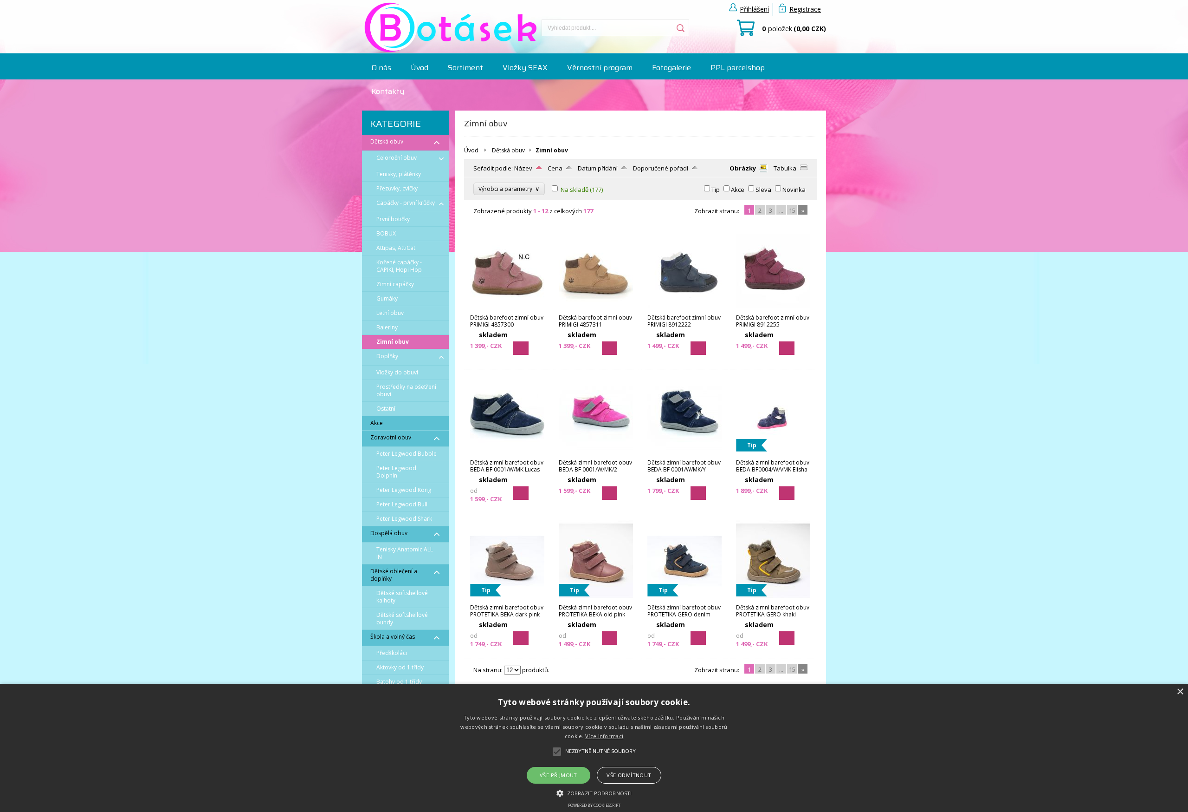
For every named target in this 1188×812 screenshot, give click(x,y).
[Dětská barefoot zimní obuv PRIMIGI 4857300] (507, 309)
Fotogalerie (671, 67)
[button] (594, 792)
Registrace (805, 9)
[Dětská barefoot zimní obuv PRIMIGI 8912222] (684, 309)
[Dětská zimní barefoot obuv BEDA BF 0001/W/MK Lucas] (507, 454)
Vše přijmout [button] (558, 775)
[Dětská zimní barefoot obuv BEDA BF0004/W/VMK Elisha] (773, 454)
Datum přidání (598, 168)
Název (523, 168)
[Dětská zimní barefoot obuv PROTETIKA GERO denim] (684, 599)
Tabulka (785, 168)
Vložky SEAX (525, 67)
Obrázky (743, 168)
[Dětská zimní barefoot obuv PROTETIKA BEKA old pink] (596, 599)
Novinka (794, 189)
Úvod (419, 67)
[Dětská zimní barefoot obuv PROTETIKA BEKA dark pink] (507, 599)
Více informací (604, 736)
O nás (381, 67)
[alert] (594, 748)
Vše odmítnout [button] (629, 775)
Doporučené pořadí (660, 168)
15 (792, 210)
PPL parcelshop (737, 67)
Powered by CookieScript (594, 805)
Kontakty (387, 91)
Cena (555, 168)
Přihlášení (754, 9)
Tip (715, 189)
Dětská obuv (508, 150)
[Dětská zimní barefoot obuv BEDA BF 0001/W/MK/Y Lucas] (684, 454)
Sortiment (465, 67)
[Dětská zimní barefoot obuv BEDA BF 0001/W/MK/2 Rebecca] (596, 454)
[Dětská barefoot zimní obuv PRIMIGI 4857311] (596, 309)
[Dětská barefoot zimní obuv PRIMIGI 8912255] (773, 309)
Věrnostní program (600, 67)
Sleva (763, 189)
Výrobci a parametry (509, 188)
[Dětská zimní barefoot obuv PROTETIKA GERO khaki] (773, 599)
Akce (737, 189)
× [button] (1179, 691)
